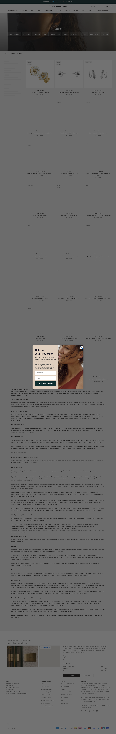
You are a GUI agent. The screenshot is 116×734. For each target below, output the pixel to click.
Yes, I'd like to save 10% (45, 383)
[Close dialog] (81, 347)
